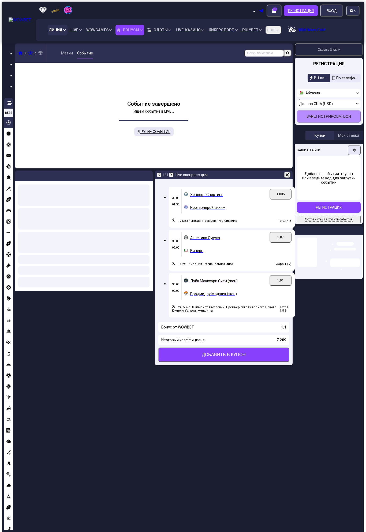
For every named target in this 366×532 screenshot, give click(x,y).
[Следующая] (33, 175)
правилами (351, 142)
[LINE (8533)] (20, 53)
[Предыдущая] (19, 175)
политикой (310, 145)
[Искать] (288, 53)
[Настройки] (354, 179)
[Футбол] (30, 53)
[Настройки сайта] (353, 11)
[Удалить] (147, 175)
